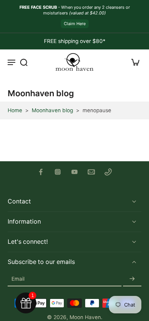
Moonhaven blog (52, 110)
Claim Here (75, 23)
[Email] (91, 172)
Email (17, 279)
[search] (23, 62)
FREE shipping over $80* (74, 41)
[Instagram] (57, 172)
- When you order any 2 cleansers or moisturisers (74, 10)
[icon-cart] (133, 62)
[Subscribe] (132, 279)
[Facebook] (40, 172)
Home (15, 110)
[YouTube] (74, 172)
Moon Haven (85, 317)
